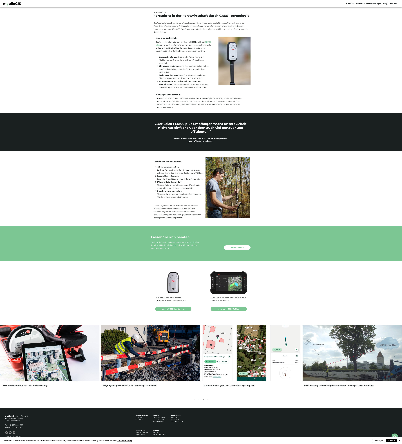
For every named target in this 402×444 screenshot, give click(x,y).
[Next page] (207, 400)
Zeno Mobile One (142, 432)
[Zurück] (11, 132)
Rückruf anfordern (159, 434)
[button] (350, 3)
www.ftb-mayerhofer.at (200, 141)
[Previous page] (194, 400)
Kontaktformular (177, 421)
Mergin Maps (140, 434)
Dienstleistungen (159, 417)
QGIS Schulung (158, 420)
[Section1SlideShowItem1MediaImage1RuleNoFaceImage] (201, 145)
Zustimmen (391, 441)
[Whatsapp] (14, 432)
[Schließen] (399, 440)
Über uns (174, 417)
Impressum (8, 436)
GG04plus (139, 420)
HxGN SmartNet (158, 421)
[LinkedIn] (6, 432)
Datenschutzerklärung (124, 441)
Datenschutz (17, 436)
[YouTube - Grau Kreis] (10, 432)
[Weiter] (391, 132)
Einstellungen (378, 441)
